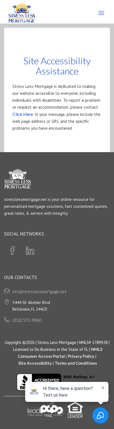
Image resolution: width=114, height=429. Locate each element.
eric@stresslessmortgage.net (39, 291)
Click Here (22, 114)
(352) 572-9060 (27, 320)
